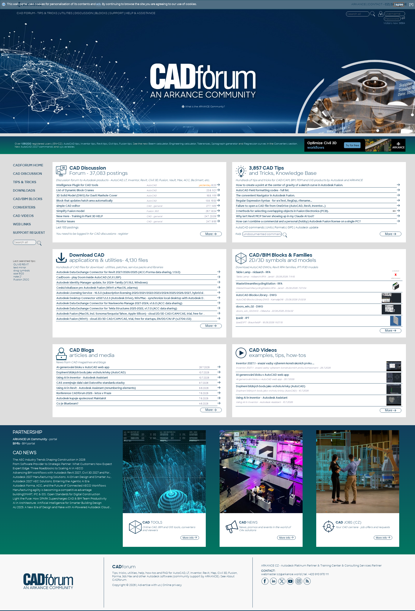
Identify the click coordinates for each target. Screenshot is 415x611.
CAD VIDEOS (23, 216)
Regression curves (255, 143)
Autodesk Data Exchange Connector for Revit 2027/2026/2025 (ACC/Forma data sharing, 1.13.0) (118, 272)
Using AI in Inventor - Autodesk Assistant (82, 377)
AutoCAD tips (72, 143)
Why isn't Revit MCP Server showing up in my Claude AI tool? (275, 216)
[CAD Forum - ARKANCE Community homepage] (203, 98)
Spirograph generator (224, 143)
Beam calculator (158, 143)
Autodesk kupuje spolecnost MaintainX (81, 398)
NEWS (248, 522)
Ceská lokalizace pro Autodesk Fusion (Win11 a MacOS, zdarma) (97, 288)
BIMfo (16, 443)
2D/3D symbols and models (282, 257)
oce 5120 (18, 273)
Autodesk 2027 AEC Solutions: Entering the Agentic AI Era (51, 481)
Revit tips (102, 143)
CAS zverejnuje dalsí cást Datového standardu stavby (90, 383)
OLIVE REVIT (21, 264)
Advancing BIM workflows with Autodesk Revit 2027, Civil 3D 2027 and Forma (63, 472)
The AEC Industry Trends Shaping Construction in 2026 (49, 459)
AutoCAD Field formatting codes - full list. (262, 190)
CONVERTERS (24, 207)
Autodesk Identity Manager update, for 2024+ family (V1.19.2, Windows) (102, 282)
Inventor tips (88, 143)
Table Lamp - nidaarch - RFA (253, 272)
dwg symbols (21, 270)
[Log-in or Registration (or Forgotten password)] (381, 16)
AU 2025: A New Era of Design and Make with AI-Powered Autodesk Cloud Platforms (68, 507)
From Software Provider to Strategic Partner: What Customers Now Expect (62, 464)
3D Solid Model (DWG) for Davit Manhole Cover (86, 195)
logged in (83, 233)
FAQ (238, 233)
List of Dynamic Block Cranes (75, 190)
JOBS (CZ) (348, 522)
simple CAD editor (68, 206)
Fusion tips (125, 143)
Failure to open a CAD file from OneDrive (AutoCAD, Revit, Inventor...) (281, 206)
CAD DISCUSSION (27, 174)
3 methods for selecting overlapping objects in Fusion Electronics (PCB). (282, 211)
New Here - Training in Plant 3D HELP (79, 216)
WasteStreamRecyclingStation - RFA (259, 283)
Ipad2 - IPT (242, 318)
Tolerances (203, 143)
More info (188, 537)
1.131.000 (26, 143)
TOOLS (152, 522)
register (123, 233)
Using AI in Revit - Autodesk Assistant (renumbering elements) (96, 388)
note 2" (17, 276)
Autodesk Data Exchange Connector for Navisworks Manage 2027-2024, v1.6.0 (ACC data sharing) (119, 303)
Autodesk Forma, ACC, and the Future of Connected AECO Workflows (59, 485)
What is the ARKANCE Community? (205, 106)
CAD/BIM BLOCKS (27, 199)
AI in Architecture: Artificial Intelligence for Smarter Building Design (57, 503)
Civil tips (113, 143)
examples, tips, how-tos (277, 352)
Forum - (98, 170)
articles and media (91, 352)
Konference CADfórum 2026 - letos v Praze (83, 393)
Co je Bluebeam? (67, 403)
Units (269, 227)
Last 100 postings (67, 227)
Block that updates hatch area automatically (84, 200)
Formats (280, 227)
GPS (291, 227)
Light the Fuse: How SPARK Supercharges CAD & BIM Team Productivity (60, 498)
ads (98, 4)
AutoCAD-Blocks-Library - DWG (256, 295)
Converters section (285, 143)
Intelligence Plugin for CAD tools (77, 185)
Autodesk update (306, 227)
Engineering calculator (182, 143)
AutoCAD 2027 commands (37, 146)
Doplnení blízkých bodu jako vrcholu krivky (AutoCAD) (91, 372)
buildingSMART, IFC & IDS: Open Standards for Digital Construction (56, 494)
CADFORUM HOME (28, 165)
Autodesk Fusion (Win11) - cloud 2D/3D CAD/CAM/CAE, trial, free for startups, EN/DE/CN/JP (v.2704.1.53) (123, 319)
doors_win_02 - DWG (249, 306)
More (209, 234)
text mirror (19, 267)
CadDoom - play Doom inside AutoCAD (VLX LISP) (88, 277)
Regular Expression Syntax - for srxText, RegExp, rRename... (274, 200)
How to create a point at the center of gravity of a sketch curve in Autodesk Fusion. (289, 185)
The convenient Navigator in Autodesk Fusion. (265, 195)
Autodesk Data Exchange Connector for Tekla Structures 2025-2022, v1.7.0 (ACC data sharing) (116, 308)
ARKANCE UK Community (30, 439)
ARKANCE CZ (270, 565)
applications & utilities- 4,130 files (108, 257)
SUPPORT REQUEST (29, 233)
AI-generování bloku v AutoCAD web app (82, 367)
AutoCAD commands (250, 227)
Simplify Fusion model (70, 211)
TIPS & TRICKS (24, 182)
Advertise (144, 585)
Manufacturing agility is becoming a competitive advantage (52, 490)
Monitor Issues (65, 221)
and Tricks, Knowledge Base (283, 170)
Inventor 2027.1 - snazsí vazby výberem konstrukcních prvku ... (275, 363)
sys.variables (67, 146)
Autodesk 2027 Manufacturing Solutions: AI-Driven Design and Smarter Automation (68, 477)
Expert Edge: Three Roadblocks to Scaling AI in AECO (48, 468)
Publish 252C (21, 279)
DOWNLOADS (24, 190)
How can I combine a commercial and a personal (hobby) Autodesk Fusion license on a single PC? (298, 221)
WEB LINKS (22, 224)
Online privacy (172, 585)
